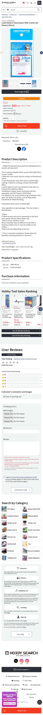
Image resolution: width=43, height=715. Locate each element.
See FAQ (20, 634)
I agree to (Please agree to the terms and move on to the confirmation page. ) (22, 479)
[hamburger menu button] (39, 3)
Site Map (31, 697)
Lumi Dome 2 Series (9, 243)
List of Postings (11, 354)
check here (31, 585)
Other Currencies (8, 108)
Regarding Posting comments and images (25, 359)
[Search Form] (35, 3)
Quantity (5, 118)
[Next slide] (41, 52)
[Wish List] (28, 2)
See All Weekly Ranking (21, 330)
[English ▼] (24, 2)
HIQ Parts (15, 141)
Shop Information (31, 694)
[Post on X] (19, 149)
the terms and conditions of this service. (21, 478)
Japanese (15, 249)
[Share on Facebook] (24, 149)
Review (6, 439)
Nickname (7, 428)
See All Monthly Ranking (21, 335)
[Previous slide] (1, 52)
